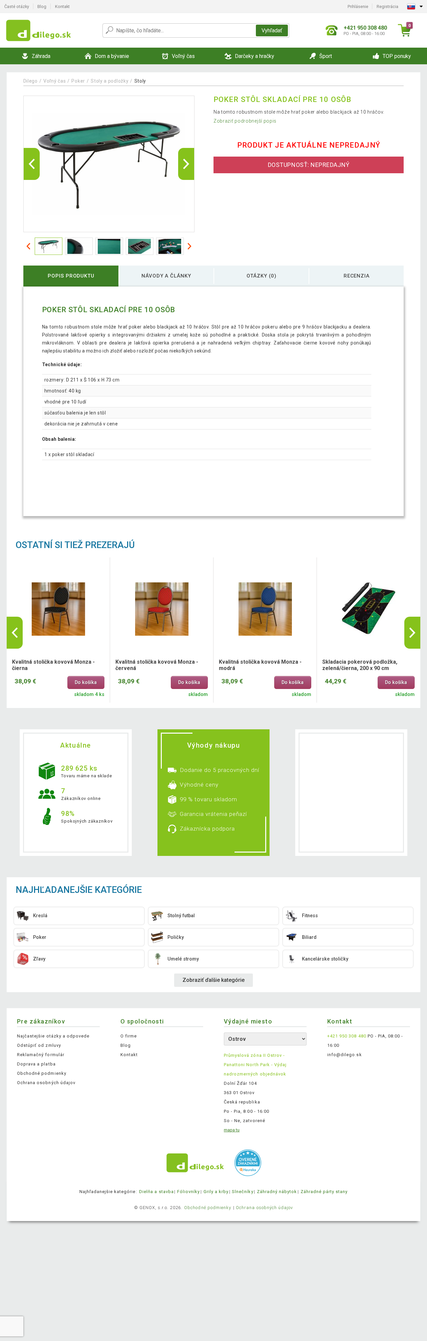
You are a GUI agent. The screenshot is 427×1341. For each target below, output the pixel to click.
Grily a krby (216, 1191)
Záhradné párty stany (324, 1191)
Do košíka (86, 682)
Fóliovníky (188, 1191)
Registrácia (387, 6)
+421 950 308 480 (346, 1035)
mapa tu (232, 1129)
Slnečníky (242, 1191)
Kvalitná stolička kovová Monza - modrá (260, 665)
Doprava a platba (36, 1063)
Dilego (30, 81)
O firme (128, 1035)
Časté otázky (16, 6)
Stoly (140, 81)
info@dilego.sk (344, 1054)
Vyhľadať (272, 30)
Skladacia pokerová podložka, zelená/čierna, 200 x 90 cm (359, 665)
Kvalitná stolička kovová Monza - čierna (53, 665)
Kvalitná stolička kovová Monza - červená (156, 665)
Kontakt (62, 6)
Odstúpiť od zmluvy (39, 1045)
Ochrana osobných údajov (46, 1082)
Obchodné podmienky (41, 1073)
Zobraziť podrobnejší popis (245, 121)
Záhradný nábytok (277, 1191)
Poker (78, 81)
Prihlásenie (358, 6)
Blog (41, 6)
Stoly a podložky (109, 81)
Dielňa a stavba (156, 1191)
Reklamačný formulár (40, 1054)
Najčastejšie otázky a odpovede (53, 1035)
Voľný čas (54, 81)
